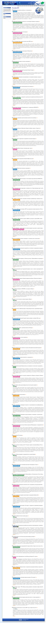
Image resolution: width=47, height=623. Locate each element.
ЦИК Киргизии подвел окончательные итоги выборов (23, 86)
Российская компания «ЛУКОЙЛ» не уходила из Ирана (23, 288)
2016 (22, 5)
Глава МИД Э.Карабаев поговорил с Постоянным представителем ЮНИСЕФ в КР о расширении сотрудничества (28, 178)
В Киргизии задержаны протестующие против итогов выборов (25, 117)
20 (12, 8)
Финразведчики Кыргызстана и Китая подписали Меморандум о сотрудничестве (28, 424)
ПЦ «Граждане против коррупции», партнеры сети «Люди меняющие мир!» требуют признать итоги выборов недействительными (28, 188)
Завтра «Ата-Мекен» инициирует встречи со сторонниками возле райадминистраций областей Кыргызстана (28, 404)
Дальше (14, 19)
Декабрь (5, 7)
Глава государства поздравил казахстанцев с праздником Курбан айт (25, 495)
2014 (26, 5)
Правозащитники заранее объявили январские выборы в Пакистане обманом (27, 278)
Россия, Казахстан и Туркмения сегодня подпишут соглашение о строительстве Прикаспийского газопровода (28, 414)
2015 (24, 5)
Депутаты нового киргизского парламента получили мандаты (24, 138)
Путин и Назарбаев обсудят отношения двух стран (22, 148)
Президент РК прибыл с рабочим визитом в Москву (22, 327)
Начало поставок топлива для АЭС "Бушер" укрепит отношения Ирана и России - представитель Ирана (28, 444)
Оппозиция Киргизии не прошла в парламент (21, 168)
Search (5, 13)
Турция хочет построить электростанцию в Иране (22, 299)
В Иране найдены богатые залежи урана (20, 515)
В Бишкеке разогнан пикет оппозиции (20, 31)
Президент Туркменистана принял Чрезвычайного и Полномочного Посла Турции (28, 474)
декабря (15, 8)
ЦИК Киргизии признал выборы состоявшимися (22, 10)
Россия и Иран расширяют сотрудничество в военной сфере (24, 454)
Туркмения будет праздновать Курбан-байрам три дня (23, 158)
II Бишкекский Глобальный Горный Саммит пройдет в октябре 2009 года (26, 318)
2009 (36, 5)
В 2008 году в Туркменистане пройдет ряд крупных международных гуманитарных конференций (28, 525)
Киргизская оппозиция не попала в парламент (21, 61)
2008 (38, 5)
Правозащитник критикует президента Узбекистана (22, 50)
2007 (40, 5)
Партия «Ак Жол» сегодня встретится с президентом (22, 357)
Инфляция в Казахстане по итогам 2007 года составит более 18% (25, 607)
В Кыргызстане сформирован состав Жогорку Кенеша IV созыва (25, 556)
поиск (43, 5)
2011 (32, 5)
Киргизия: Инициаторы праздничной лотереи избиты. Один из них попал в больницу (28, 546)
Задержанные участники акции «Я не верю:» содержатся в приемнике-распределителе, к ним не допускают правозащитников (28, 505)
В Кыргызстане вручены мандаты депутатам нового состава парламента (26, 597)
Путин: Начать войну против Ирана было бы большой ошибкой (25, 385)
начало (18, 5)
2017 (20, 5)
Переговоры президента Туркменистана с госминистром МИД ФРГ (25, 107)
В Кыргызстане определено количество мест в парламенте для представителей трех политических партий (28, 484)
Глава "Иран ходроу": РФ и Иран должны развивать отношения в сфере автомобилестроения (28, 586)
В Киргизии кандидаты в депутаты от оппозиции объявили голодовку (26, 21)
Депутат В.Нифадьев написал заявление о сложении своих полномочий (26, 238)
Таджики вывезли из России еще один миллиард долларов (23, 536)
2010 (34, 5)
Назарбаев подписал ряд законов (19, 394)
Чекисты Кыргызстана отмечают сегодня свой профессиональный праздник (27, 347)
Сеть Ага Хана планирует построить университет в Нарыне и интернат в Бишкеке (28, 375)
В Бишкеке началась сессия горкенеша (20, 337)
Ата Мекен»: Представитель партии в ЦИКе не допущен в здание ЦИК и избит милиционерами (28, 218)
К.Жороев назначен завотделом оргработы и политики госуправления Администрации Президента (28, 248)
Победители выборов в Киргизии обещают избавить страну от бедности (26, 128)
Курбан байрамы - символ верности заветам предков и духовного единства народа (28, 228)
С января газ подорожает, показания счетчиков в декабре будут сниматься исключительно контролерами (28, 198)
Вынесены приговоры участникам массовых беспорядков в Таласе (25, 464)
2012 (30, 5)
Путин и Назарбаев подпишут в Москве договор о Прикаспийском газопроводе (28, 258)
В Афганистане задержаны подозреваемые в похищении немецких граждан (27, 76)
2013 (28, 5)
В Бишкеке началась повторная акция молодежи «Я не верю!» (24, 577)
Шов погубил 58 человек (17, 435)
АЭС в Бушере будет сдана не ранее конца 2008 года (22, 41)
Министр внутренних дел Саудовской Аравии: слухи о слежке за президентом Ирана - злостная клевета (28, 268)
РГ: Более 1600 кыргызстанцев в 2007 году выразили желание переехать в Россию (28, 209)
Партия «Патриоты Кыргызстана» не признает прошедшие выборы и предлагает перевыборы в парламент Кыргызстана (28, 566)
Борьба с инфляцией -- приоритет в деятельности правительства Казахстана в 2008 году (28, 96)
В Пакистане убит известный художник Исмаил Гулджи (23, 70)
